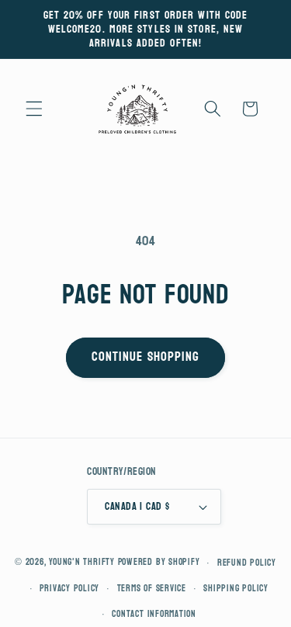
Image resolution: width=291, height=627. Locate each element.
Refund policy (246, 562)
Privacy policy (69, 588)
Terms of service (151, 588)
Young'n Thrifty (82, 562)
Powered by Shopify (159, 562)
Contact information (154, 613)
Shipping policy (235, 588)
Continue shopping (146, 357)
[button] (34, 108)
